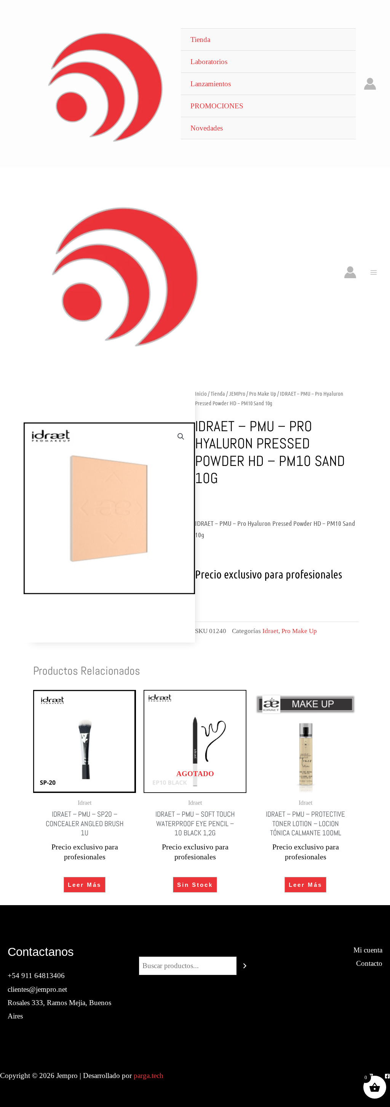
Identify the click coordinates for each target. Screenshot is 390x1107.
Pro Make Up (262, 393)
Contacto (369, 963)
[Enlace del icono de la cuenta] (370, 83)
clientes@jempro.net (37, 989)
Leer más (84, 884)
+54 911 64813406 (36, 976)
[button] (181, 436)
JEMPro (237, 393)
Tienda (218, 393)
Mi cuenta (367, 950)
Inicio (201, 393)
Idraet (270, 631)
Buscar (195, 950)
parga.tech (148, 1076)
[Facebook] (387, 1076)
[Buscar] (245, 966)
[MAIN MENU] (373, 272)
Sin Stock (195, 884)
